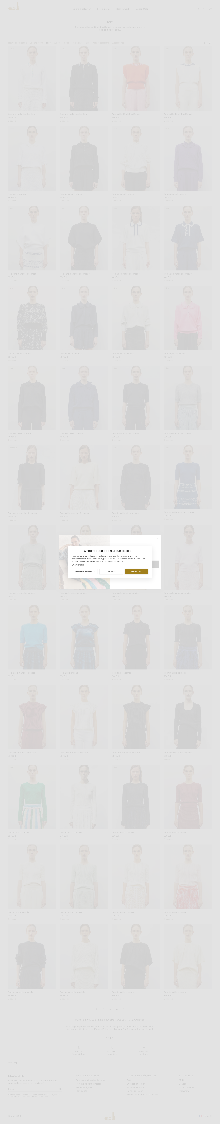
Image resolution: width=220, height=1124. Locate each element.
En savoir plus (78, 564)
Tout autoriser (136, 572)
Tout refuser (111, 572)
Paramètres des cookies (84, 572)
